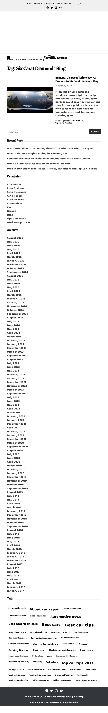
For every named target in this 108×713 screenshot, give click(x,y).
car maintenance (17, 637)
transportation (16, 669)
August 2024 (15, 317)
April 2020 (13, 461)
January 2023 (15, 378)
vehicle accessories (40, 680)
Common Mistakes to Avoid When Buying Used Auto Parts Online (48, 158)
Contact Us (50, 4)
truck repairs (82, 675)
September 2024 (17, 313)
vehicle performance (86, 680)
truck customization (57, 669)
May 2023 (13, 370)
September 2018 (17, 526)
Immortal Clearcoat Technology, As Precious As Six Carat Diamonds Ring (76, 79)
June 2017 (13, 571)
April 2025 (13, 290)
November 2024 (17, 306)
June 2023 (13, 366)
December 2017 (16, 560)
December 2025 (16, 264)
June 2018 (13, 537)
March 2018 (14, 548)
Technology (52, 661)
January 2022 (15, 419)
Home (30, 4)
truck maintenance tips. (40, 675)
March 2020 (14, 465)
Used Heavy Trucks (18, 222)
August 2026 (15, 237)
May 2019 (13, 499)
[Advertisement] (54, 32)
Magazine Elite (70, 702)
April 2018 (13, 545)
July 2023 (13, 363)
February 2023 (16, 374)
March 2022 (14, 412)
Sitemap (77, 4)
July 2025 (13, 279)
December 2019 (16, 476)
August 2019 (15, 492)
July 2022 (13, 397)
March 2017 (14, 583)
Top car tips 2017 (77, 663)
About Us (38, 4)
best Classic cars (17, 632)
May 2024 (13, 328)
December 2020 (17, 438)
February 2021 (16, 431)
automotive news (65, 616)
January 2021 (15, 435)
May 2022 (13, 404)
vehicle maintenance (62, 680)
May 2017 (13, 575)
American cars (72, 608)
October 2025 (15, 268)
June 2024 (13, 325)
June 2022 (13, 400)
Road (10, 214)
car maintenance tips (44, 637)
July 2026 (13, 241)
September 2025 (17, 272)
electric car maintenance (62, 650)
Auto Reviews (15, 199)
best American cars (23, 623)
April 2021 (13, 427)
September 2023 (17, 355)
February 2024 (16, 340)
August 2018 (15, 529)
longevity (37, 661)
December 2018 (16, 514)
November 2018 (17, 518)
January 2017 (15, 590)
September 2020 (17, 446)
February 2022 (16, 416)
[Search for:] (47, 132)
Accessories (14, 184)
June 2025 (13, 283)
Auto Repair (14, 195)
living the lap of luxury (18, 661)
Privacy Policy (64, 4)
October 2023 (15, 351)
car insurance (81, 632)
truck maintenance (16, 675)
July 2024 (13, 321)
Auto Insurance (16, 191)
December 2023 (16, 347)
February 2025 (16, 298)
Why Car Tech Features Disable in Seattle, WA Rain (39, 163)
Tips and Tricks (63, 123)
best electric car (38, 632)
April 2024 (13, 332)
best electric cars (60, 632)
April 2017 (13, 579)
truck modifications (64, 675)
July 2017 (13, 567)
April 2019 (13, 503)
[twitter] (51, 7)
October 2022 (15, 389)
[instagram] (56, 7)
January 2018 (15, 556)
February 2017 (16, 586)
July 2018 (13, 533)
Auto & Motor (15, 188)
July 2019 (13, 495)
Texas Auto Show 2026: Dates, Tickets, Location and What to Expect (50, 148)
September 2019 (17, 488)
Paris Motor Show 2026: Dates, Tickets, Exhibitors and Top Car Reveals (52, 168)
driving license (18, 650)
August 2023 (15, 359)
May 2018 (13, 541)
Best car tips (79, 624)
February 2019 (16, 511)
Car (9, 207)
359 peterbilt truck (17, 608)
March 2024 (14, 336)
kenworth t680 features (66, 656)
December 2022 (16, 382)
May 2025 (13, 287)
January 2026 (15, 260)
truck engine (75, 669)
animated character (17, 615)
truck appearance (36, 669)
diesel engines (68, 643)
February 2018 (16, 552)
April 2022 (13, 408)
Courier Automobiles (45, 643)
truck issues (91, 669)
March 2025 (14, 294)
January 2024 (15, 344)
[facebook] (47, 7)
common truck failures (18, 643)
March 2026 (14, 256)
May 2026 (13, 249)
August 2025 (15, 275)
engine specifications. (18, 656)
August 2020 (15, 450)
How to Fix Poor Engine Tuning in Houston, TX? (37, 153)
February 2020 (16, 469)
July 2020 (13, 454)
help (49, 656)
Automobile (76, 120)
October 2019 (15, 484)
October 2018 (15, 522)
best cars (51, 624)
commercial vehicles (70, 637)
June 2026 (13, 245)
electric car (39, 650)
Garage (11, 210)
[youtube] (60, 7)
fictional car (37, 656)
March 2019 (14, 507)
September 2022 (17, 393)
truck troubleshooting (18, 680)
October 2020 (15, 442)
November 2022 (17, 385)
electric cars (86, 650)
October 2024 (15, 309)
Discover (82, 643)
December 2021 (16, 423)
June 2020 (13, 457)
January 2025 (15, 302)
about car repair (45, 609)
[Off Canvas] (8, 57)
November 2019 (17, 480)
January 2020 (15, 473)
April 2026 (13, 253)
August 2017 (15, 564)
